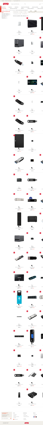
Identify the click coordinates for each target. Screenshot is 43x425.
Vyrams (10, 7)
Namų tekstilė (31, 8)
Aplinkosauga (35, 414)
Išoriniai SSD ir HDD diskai (5, 14)
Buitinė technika (13, 8)
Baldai (22, 8)
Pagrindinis (3, 10)
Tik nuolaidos (24, 13)
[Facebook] (33, 416)
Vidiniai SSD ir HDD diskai (5, 13)
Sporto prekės (35, 7)
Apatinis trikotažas (25, 7)
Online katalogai (25, 415)
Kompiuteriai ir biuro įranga (12, 10)
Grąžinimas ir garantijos (16, 416)
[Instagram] (36, 416)
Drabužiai (25, 414)
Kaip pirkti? (15, 417)
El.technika (4, 8)
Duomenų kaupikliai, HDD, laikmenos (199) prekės (22, 10)
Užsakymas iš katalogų (26, 416)
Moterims (4, 7)
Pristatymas (15, 415)
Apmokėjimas (15, 414)
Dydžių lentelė (16, 419)
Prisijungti (25, 418)
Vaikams (16, 7)
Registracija (25, 419)
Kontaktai (35, 415)
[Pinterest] (35, 416)
